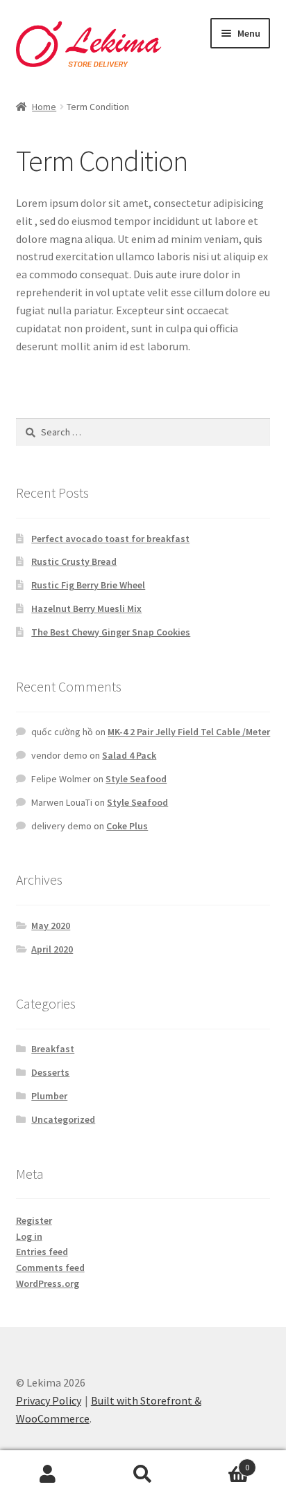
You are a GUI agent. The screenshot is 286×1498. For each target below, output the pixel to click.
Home (44, 106)
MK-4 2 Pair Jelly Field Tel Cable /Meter (189, 731)
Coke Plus (127, 826)
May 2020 (50, 925)
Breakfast (52, 1049)
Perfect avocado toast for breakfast (110, 538)
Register (34, 1220)
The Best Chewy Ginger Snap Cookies (110, 632)
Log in (29, 1236)
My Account (47, 1474)
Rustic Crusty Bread (74, 561)
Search (142, 1474)
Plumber (49, 1096)
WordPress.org (47, 1283)
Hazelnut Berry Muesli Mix (86, 608)
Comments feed (50, 1267)
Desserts (50, 1072)
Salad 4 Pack (129, 755)
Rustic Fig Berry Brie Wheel (88, 585)
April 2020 (52, 949)
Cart (220, 1462)
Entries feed (42, 1251)
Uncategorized (63, 1119)
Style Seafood (136, 779)
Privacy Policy (48, 1400)
